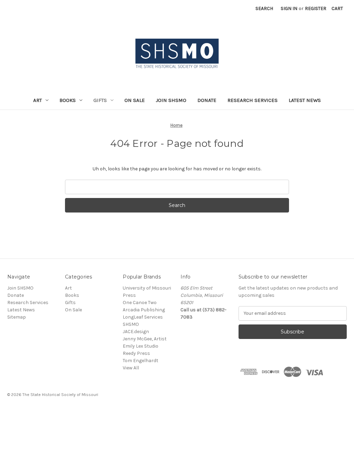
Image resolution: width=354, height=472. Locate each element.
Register (315, 8)
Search (264, 8)
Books (67, 100)
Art (37, 100)
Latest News (305, 100)
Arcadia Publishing (144, 310)
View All (131, 368)
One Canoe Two (140, 302)
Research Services (252, 100)
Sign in (289, 8)
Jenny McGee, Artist (145, 339)
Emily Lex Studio (140, 346)
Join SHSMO (171, 100)
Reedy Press (136, 353)
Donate (206, 100)
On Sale (134, 100)
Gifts (100, 100)
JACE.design (136, 331)
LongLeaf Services (143, 317)
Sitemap (16, 317)
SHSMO (131, 324)
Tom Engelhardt (140, 361)
